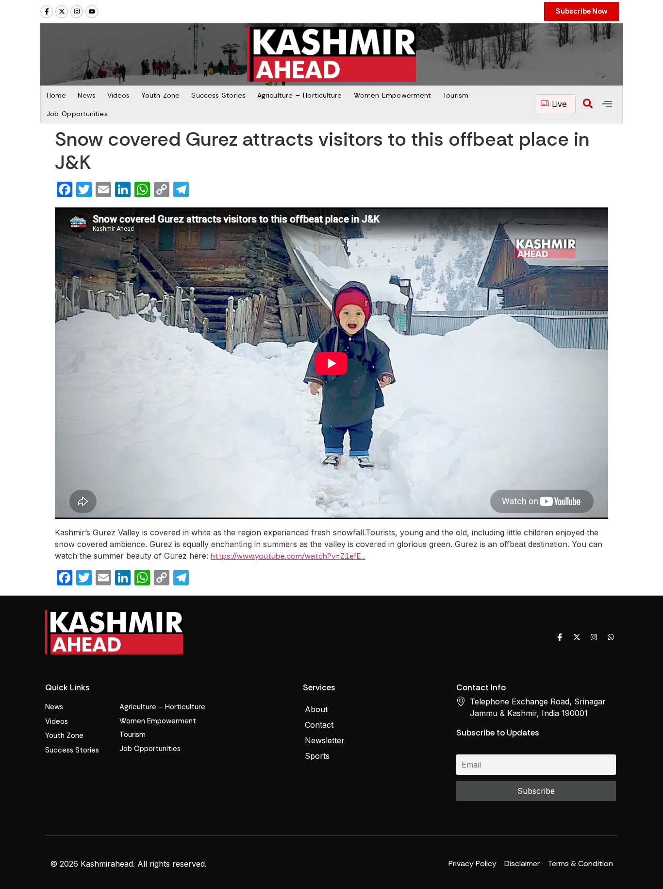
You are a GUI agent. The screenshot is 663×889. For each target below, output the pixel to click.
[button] (587, 104)
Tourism (455, 95)
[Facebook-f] (46, 11)
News (86, 95)
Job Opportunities (77, 113)
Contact (319, 725)
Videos (118, 95)
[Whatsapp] (610, 637)
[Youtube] (91, 11)
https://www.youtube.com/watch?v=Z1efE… (288, 556)
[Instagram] (76, 11)
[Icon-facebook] (559, 637)
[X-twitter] (61, 11)
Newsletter (325, 740)
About (316, 709)
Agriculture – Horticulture (299, 95)
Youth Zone (160, 95)
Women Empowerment (392, 95)
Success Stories (218, 95)
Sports (317, 756)
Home (56, 95)
